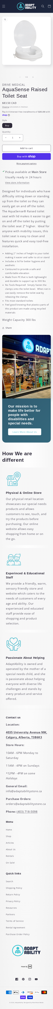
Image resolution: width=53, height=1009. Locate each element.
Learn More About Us (25, 431)
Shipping (5, 107)
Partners (10, 914)
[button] (3, 6)
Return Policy (13, 894)
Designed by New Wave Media (34, 1002)
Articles (10, 842)
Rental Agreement (15, 927)
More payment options (26, 163)
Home (9, 829)
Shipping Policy (14, 888)
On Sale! (10, 862)
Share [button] (9, 327)
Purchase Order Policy (18, 934)
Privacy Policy (13, 901)
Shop (8, 836)
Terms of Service (15, 921)
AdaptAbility (19, 1002)
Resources (11, 907)
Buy (7, 125)
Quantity (6, 131)
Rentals (10, 856)
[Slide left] (20, 77)
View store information (17, 182)
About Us (11, 849)
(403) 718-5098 (27, 812)
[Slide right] (33, 77)
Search (9, 881)
